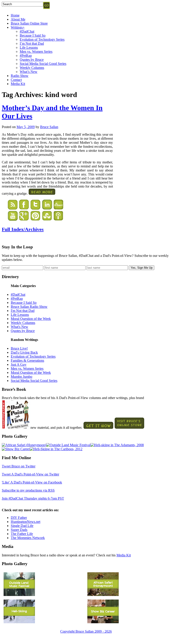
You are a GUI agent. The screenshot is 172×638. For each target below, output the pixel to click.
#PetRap (26, 55)
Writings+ (18, 27)
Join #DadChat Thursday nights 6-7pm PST (33, 498)
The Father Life (22, 534)
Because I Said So (32, 35)
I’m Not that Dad (32, 43)
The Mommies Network (28, 538)
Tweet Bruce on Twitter (18, 466)
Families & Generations (27, 360)
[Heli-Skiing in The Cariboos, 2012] (56, 449)
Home (15, 15)
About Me (18, 19)
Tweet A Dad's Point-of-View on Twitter (30, 474)
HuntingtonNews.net (25, 522)
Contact (16, 80)
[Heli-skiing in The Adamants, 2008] (117, 445)
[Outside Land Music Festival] (68, 445)
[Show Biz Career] (16, 449)
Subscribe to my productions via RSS (28, 490)
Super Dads (19, 530)
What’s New (28, 72)
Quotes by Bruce (32, 59)
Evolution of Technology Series (42, 39)
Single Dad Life (22, 526)
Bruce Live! (19, 348)
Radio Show (19, 76)
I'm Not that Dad (22, 311)
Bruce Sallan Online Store (29, 23)
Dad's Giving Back (24, 352)
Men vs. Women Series (36, 51)
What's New (19, 327)
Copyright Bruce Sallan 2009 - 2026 (86, 631)
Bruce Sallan (49, 127)
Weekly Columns (32, 68)
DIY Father (19, 518)
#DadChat (27, 31)
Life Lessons (29, 47)
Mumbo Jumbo (21, 376)
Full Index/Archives (23, 229)
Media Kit (18, 84)
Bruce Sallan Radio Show (29, 306)
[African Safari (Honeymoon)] (24, 445)
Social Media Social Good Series (43, 63)
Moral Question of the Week (31, 319)
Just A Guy (18, 364)
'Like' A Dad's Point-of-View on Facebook (32, 482)
